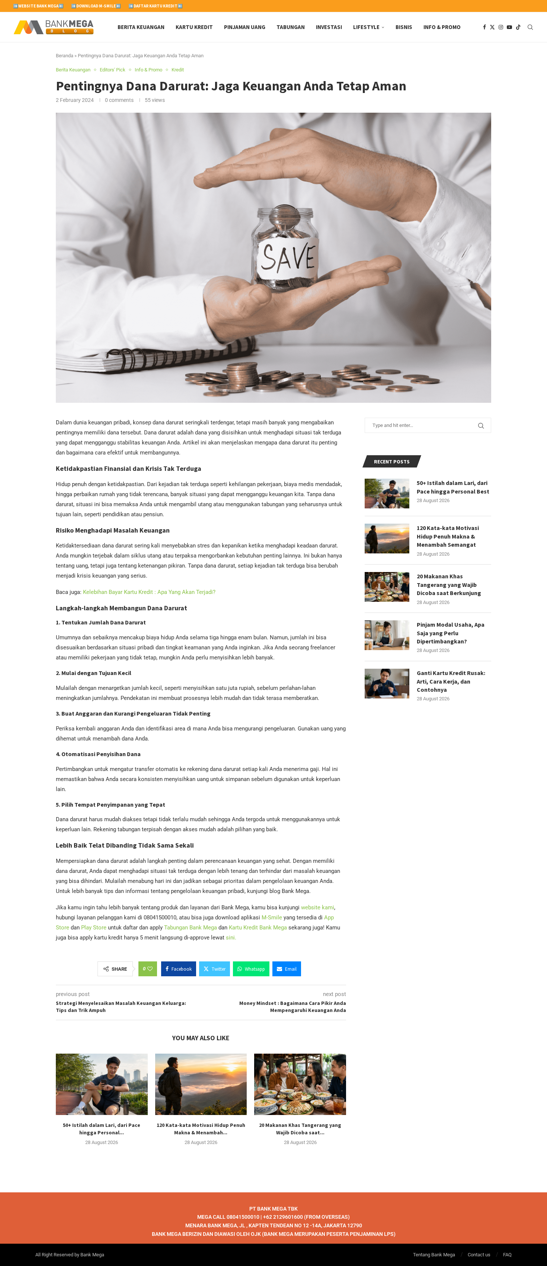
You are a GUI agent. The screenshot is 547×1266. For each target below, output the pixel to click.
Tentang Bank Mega (434, 1254)
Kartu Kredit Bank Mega (258, 927)
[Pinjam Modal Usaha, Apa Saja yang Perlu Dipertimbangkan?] (387, 635)
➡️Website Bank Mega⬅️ (38, 6)
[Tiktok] (518, 27)
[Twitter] (492, 27)
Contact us (479, 1254)
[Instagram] (501, 27)
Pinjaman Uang (244, 26)
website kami (317, 907)
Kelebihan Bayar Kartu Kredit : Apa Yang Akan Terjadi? (149, 592)
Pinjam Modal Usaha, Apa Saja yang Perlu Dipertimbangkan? (450, 633)
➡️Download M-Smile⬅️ (96, 6)
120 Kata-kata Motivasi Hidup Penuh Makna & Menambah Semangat (448, 536)
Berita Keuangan (141, 26)
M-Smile (272, 917)
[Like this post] (150, 968)
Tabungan (290, 26)
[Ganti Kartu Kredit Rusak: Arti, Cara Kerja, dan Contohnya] (387, 683)
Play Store (93, 927)
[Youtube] (509, 27)
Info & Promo (442, 26)
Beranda (64, 55)
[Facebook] (484, 27)
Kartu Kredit (194, 26)
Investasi (329, 26)
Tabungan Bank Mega (190, 927)
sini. (231, 937)
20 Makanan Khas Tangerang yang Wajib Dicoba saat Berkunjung (449, 584)
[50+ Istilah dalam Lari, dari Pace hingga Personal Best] (102, 1084)
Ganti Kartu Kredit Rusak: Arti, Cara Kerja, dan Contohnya (451, 681)
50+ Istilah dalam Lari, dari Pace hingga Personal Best (453, 487)
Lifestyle (366, 26)
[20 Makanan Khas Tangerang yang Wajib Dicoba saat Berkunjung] (300, 1084)
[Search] (530, 27)
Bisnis (404, 26)
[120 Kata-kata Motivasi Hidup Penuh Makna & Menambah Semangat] (201, 1084)
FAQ (507, 1254)
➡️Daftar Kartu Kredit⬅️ (155, 6)
